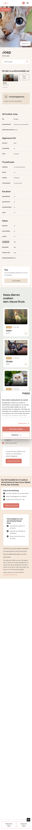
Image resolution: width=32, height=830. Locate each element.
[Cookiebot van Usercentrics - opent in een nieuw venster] (22, 393)
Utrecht (8, 333)
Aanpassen (14, 435)
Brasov (8, 364)
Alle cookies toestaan (16, 429)
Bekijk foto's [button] (25, 43)
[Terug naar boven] (28, 820)
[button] (23, 3)
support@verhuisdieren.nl (10, 574)
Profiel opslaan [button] (8, 61)
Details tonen (22, 423)
